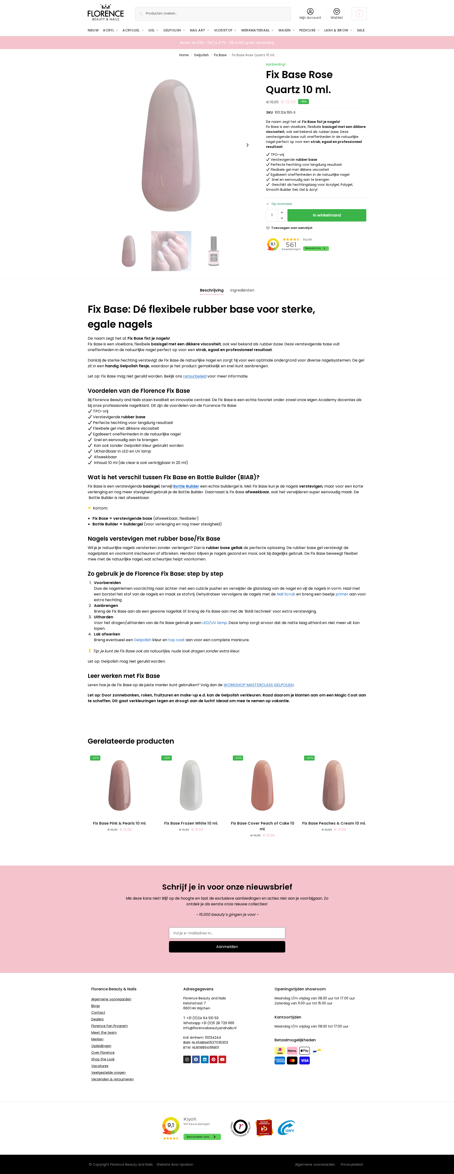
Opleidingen (101, 1045)
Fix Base (220, 55)
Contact (98, 1012)
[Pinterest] (213, 1059)
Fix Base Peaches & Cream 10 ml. (334, 823)
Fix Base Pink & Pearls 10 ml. (119, 823)
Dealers (97, 1019)
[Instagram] (187, 1059)
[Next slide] (247, 145)
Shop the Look (103, 1059)
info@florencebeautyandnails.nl (209, 1028)
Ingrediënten (242, 290)
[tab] (211, 290)
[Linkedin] (205, 1059)
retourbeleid (194, 376)
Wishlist (337, 17)
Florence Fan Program (109, 1025)
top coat (176, 640)
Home (184, 55)
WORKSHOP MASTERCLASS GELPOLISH (259, 685)
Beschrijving (212, 290)
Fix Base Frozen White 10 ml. (191, 823)
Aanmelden (227, 946)
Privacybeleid (352, 1164)
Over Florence (103, 1052)
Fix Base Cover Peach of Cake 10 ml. (262, 826)
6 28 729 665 (223, 1023)
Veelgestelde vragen (108, 1072)
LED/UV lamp (214, 622)
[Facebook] (196, 1059)
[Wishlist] (144, 760)
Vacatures (99, 1065)
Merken (97, 1039)
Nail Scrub (286, 594)
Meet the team (104, 1032)
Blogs (95, 1005)
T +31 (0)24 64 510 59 (201, 1018)
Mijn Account (310, 17)
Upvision (186, 1164)
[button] (359, 13)
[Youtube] (222, 1059)
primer (342, 594)
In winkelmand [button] (119, 839)
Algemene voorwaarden (111, 999)
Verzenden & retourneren (112, 1079)
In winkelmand (327, 215)
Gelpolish (201, 55)
